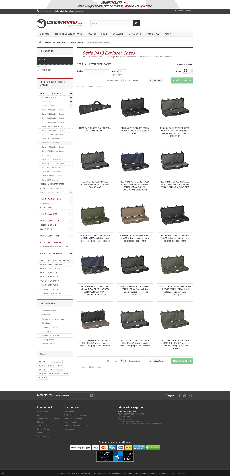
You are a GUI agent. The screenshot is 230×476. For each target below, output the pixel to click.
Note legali (46, 315)
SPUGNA (42, 374)
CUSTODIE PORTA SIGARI (50, 289)
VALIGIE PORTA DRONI (49, 273)
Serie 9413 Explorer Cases (52, 143)
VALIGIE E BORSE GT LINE (50, 221)
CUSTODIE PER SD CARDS (50, 293)
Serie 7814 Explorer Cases (52, 139)
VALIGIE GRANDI (48, 106)
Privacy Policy (48, 339)
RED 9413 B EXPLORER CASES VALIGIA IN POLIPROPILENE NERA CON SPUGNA (95, 184)
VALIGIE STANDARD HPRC (50, 199)
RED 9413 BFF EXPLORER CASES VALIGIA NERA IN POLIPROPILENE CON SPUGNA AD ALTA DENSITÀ (175, 184)
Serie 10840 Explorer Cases (52, 172)
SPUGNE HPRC (46, 207)
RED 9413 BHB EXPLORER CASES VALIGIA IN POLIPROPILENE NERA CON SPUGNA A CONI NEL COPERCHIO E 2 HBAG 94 (95, 290)
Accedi (189, 11)
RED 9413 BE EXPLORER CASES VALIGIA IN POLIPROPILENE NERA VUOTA (135, 131)
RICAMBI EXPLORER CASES (50, 192)
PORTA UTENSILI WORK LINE (51, 243)
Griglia (185, 73)
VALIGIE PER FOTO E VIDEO (51, 269)
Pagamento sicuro (49, 327)
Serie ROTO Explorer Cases (52, 180)
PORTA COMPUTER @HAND (51, 254)
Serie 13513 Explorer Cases (52, 155)
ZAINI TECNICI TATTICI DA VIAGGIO (54, 260)
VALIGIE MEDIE (47, 102)
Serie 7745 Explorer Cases (52, 135)
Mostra (115, 71)
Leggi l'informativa (177, 473)
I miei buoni (69, 429)
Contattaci (179, 11)
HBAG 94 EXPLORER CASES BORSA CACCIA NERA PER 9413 (95, 129)
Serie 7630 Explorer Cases (52, 122)
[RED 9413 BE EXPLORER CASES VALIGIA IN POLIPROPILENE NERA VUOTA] (135, 107)
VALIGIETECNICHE (46, 366)
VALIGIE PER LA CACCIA (49, 281)
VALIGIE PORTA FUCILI (49, 285)
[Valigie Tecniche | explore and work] (61, 23)
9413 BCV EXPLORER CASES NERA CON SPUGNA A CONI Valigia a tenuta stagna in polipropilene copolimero (135, 290)
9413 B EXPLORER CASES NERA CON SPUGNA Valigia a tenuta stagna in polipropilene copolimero (135, 343)
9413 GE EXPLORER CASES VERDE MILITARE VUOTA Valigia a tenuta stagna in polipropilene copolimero (95, 238)
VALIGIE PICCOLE (48, 97)
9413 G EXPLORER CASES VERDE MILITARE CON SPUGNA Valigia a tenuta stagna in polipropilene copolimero (174, 344)
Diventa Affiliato (48, 344)
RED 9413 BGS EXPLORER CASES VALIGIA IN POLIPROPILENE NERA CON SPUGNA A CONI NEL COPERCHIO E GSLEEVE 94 (134, 186)
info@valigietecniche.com (133, 421)
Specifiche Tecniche (97, 34)
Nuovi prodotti (43, 412)
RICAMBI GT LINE (47, 229)
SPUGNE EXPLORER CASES (50, 188)
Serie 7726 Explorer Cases (52, 130)
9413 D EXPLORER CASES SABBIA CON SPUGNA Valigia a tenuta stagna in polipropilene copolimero (95, 343)
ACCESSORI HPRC (47, 203)
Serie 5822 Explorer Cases (52, 110)
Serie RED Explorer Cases (52, 176)
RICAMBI (42, 370)
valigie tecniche (56, 370)
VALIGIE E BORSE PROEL (49, 236)
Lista (191, 73)
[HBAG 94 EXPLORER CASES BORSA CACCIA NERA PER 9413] (95, 107)
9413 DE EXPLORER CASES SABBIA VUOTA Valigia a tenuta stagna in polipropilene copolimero (135, 238)
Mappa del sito (43, 436)
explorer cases (54, 362)
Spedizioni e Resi (49, 311)
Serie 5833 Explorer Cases (52, 118)
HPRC (60, 366)
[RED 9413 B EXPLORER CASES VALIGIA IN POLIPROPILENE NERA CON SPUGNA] (95, 160)
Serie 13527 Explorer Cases (52, 159)
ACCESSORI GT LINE (48, 225)
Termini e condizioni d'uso (68, 34)
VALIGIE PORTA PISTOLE (50, 277)
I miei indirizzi (70, 422)
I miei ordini (69, 412)
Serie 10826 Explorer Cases (52, 168)
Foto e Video (152, 34)
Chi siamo (44, 34)
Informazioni (48, 303)
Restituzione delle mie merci (75, 415)
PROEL (65, 374)
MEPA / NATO (135, 34)
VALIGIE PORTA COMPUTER (51, 264)
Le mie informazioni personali (76, 426)
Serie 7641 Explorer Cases (52, 126)
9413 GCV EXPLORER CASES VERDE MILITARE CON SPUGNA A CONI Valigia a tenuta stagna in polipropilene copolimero (175, 290)
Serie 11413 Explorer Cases (52, 151)
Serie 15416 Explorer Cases (52, 163)
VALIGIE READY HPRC (48, 214)
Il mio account (72, 407)
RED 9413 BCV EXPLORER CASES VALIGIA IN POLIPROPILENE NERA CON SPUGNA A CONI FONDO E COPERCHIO (174, 132)
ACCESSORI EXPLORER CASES (52, 184)
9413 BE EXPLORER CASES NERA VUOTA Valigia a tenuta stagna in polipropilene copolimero (175, 238)
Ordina (80, 71)
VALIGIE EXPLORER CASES (50, 93)
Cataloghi (118, 34)
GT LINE (45, 70)
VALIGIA (41, 378)
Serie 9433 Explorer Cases (52, 147)
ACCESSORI (54, 374)
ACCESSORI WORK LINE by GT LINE (54, 247)
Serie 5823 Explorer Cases (52, 114)
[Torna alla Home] (39, 42)
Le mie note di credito (73, 419)
